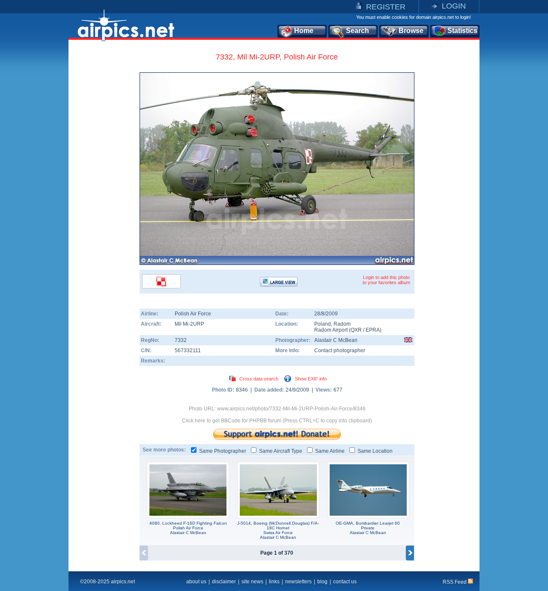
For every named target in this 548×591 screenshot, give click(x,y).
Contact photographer (339, 350)
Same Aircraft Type (281, 451)
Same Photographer (222, 451)
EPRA (373, 330)
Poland (322, 324)
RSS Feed (455, 582)
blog (322, 582)
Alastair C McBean (335, 340)
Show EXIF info (311, 378)
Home (303, 30)
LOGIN (454, 6)
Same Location (375, 451)
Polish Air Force (193, 314)
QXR (356, 330)
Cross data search (258, 378)
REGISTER (385, 7)
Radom (342, 324)
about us (196, 582)
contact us (345, 582)
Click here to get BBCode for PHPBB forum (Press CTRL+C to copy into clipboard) (277, 421)
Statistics (462, 30)
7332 (181, 340)
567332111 (188, 350)
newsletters (298, 582)
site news (252, 582)
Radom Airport (331, 330)
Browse (411, 30)
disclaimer (224, 582)
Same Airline (330, 451)
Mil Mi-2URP (189, 324)
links (274, 582)
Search (357, 30)
